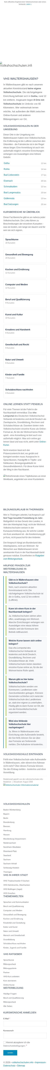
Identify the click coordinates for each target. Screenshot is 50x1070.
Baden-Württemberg (12, 810)
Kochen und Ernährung (13, 919)
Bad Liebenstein (11, 175)
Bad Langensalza (12, 192)
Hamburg (7, 830)
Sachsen (7, 859)
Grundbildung (9, 939)
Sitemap (21, 1065)
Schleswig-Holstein (11, 868)
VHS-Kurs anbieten (11, 976)
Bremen (6, 826)
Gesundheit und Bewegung (14, 914)
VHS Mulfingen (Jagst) (12, 889)
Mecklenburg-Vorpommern (14, 839)
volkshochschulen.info (22, 1062)
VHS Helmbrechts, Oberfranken (16, 885)
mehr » (28, 4)
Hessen (6, 835)
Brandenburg (8, 822)
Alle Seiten (7, 1006)
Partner (6, 972)
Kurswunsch (8, 1030)
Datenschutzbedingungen (14, 1046)
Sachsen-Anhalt (10, 863)
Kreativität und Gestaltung (14, 923)
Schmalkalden (10, 186)
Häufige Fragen (10, 994)
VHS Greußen (9, 893)
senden (10, 1053)
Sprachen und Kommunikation (16, 902)
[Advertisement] (25, 33)
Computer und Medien (12, 910)
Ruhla (6, 169)
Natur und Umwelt (11, 931)
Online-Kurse (8, 985)
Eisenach (8, 181)
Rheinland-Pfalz (10, 851)
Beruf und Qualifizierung (13, 906)
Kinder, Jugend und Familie (14, 948)
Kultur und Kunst (10, 927)
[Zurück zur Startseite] (16, 64)
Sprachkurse (8, 960)
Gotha (6, 163)
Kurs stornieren (9, 981)
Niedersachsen (9, 843)
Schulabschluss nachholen (14, 943)
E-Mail (6, 1019)
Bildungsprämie (9, 968)
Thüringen (7, 872)
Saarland (7, 855)
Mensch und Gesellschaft (14, 935)
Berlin (5, 818)
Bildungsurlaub (9, 964)
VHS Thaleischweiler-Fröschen (16, 881)
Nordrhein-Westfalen (12, 847)
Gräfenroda (9, 198)
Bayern (6, 814)
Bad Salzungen (11, 204)
